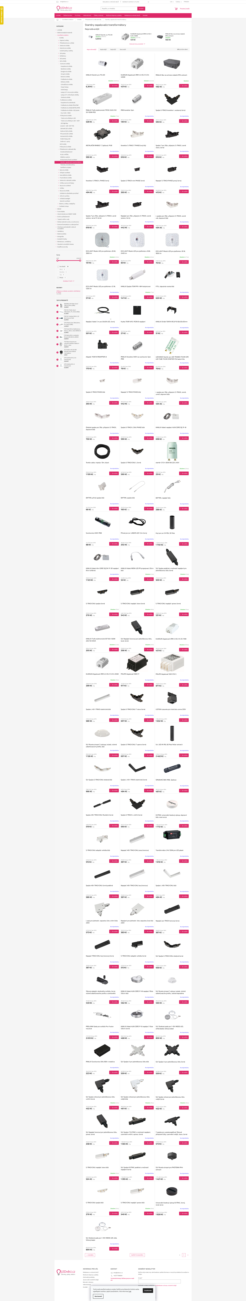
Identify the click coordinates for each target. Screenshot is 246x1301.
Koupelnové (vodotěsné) (68, 103)
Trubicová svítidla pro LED (68, 118)
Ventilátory (60, 231)
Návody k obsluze (88, 1282)
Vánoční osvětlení (65, 201)
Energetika (60, 237)
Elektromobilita (61, 234)
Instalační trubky (62, 239)
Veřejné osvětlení (65, 173)
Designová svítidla (66, 72)
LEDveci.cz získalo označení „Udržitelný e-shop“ (68, 291)
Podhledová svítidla (66, 79)
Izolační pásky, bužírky (66, 51)
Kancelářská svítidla (65, 175)
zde (130, 1291)
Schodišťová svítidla (67, 85)
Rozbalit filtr (67, 281)
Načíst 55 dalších (137, 1255)
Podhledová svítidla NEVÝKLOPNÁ (70, 108)
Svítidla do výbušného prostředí (69, 193)
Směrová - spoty (65, 142)
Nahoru (90, 1255)
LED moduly (63, 144)
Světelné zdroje (64, 206)
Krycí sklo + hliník (66, 113)
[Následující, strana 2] (184, 1255)
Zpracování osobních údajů (90, 1280)
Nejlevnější (103, 50)
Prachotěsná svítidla (66, 178)
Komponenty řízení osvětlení (68, 160)
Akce (62, 269)
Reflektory (63, 56)
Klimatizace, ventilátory (64, 242)
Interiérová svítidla (65, 48)
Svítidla (61, 38)
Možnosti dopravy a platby (131, 2)
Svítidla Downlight (65, 199)
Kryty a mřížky (64, 154)
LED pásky (63, 53)
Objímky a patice (65, 157)
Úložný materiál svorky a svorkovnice (68, 222)
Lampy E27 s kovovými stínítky (69, 92)
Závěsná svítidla (65, 97)
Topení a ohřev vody (63, 219)
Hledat (141, 8)
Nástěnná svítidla (66, 69)
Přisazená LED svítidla (66, 134)
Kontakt (85, 1287)
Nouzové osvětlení (65, 186)
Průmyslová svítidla (66, 116)
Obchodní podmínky (89, 1277)
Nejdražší (113, 50)
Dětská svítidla (65, 82)
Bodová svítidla (65, 77)
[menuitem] (58, 15)
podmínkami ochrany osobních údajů (165, 1285)
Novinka (63, 272)
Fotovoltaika (61, 212)
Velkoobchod (87, 1285)
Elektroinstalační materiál (64, 33)
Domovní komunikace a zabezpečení (67, 225)
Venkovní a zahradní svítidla (68, 180)
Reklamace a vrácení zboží (111, 2)
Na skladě (64, 267)
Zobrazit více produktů (136, 44)
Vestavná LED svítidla (66, 136)
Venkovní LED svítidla (66, 131)
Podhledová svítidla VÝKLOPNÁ (69, 105)
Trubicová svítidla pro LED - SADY (70, 121)
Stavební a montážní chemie (65, 244)
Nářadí (59, 209)
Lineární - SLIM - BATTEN (67, 126)
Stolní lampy (64, 90)
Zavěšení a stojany (65, 167)
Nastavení (98, 1296)
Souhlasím (148, 1290)
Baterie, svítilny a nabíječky (67, 204)
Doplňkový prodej (62, 247)
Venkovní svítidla (64, 46)
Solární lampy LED (65, 139)
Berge (62, 278)
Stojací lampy (65, 87)
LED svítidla (63, 61)
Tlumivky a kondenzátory (67, 165)
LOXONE (59, 30)
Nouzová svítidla (64, 191)
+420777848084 (117, 1276)
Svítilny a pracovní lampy (67, 183)
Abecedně (123, 50)
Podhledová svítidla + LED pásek (70, 110)
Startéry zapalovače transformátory (70, 162)
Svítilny (62, 188)
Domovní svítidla (65, 64)
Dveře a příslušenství (63, 217)
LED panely (63, 59)
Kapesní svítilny (64, 40)
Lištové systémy (64, 196)
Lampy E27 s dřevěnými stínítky (70, 95)
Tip (62, 275)
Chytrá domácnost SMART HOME (66, 214)
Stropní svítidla (65, 74)
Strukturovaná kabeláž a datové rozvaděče (66, 228)
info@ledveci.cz (118, 1273)
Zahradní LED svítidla (66, 129)
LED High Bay (64, 123)
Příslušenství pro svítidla (67, 43)
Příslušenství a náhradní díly (68, 149)
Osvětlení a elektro (63, 35)
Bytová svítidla (64, 170)
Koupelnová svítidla (66, 66)
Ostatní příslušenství (66, 152)
